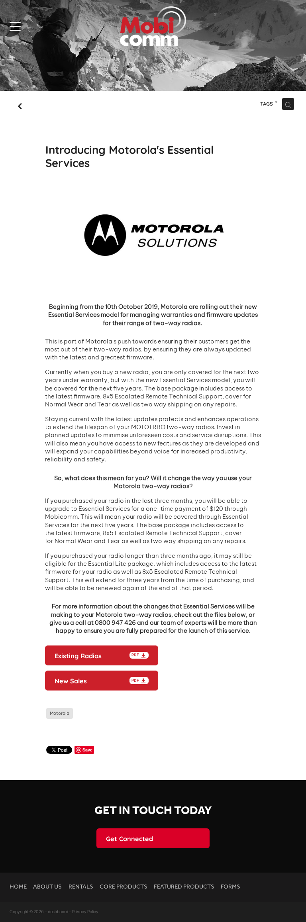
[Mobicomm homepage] (153, 26)
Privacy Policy (85, 911)
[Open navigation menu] (45, 26)
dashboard (58, 911)
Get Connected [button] (129, 838)
